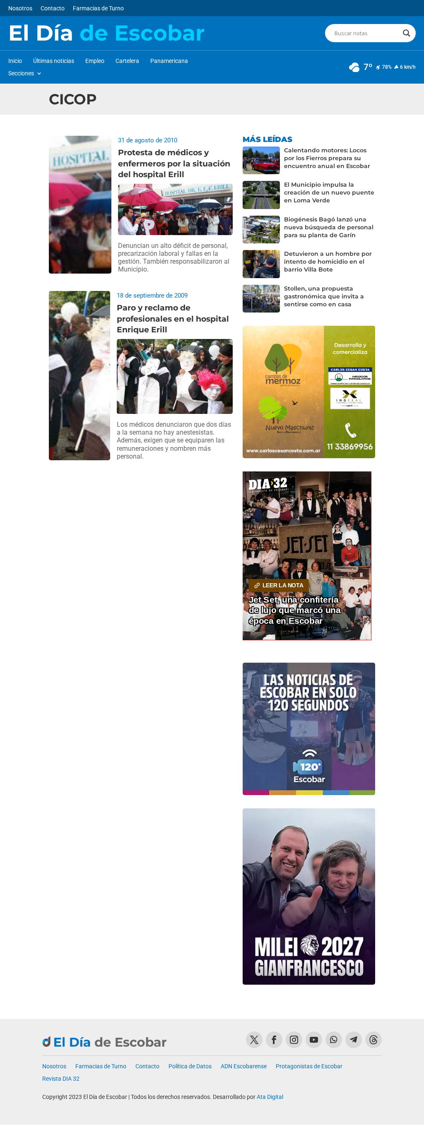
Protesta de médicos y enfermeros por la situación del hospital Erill (174, 163)
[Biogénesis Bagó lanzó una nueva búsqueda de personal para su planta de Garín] (261, 230)
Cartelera (127, 61)
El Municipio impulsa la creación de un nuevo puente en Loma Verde (329, 192)
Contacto (53, 8)
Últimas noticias (53, 61)
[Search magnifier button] (406, 33)
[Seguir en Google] (373, 1039)
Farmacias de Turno (98, 8)
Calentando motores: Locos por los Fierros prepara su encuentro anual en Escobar (327, 158)
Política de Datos (190, 1066)
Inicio (15, 61)
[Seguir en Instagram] (294, 1039)
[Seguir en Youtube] (314, 1039)
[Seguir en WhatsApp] (333, 1039)
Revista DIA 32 (61, 1079)
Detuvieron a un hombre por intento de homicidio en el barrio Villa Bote (328, 261)
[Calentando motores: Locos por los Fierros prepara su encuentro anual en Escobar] (261, 161)
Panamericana (169, 61)
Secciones (21, 73)
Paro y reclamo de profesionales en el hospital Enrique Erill (173, 318)
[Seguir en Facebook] (274, 1039)
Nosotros (20, 8)
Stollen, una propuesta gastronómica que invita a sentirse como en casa (324, 296)
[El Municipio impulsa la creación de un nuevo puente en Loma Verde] (261, 195)
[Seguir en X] (254, 1039)
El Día (106, 33)
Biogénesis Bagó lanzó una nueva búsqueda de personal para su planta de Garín (328, 227)
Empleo (94, 61)
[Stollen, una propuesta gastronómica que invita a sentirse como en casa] (261, 299)
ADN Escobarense (244, 1066)
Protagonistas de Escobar (309, 1066)
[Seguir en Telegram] (353, 1039)
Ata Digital (270, 1097)
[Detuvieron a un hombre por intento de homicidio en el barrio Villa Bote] (261, 264)
